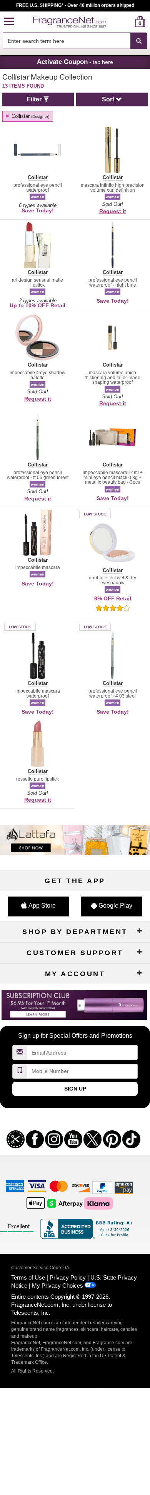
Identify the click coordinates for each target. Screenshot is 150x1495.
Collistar (29, 116)
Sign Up (75, 1089)
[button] (9, 22)
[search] (127, 21)
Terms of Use (28, 1277)
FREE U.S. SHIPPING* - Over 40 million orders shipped (75, 5)
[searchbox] (66, 41)
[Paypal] (102, 1187)
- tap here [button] (75, 61)
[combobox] (75, 41)
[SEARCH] (138, 41)
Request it (112, 211)
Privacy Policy (68, 1277)
